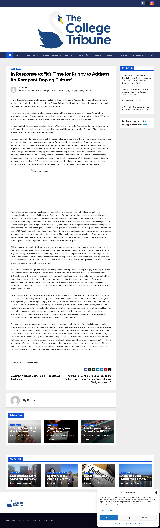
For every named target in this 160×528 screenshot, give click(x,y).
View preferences (147, 517)
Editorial (56, 472)
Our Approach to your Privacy (133, 523)
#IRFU (54, 90)
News (19, 55)
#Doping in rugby (42, 90)
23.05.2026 (91, 483)
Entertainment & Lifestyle (57, 55)
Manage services (107, 511)
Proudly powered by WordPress (18, 520)
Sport (110, 55)
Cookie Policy (117, 523)
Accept (109, 517)
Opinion (97, 55)
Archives (137, 55)
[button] (155, 492)
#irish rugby (64, 90)
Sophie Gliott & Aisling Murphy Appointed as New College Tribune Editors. (136, 92)
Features (32, 55)
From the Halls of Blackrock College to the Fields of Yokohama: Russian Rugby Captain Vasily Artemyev (88, 379)
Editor (24, 87)
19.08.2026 (17, 483)
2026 (12, 425)
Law (91, 472)
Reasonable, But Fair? (132, 100)
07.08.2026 (54, 483)
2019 (12, 69)
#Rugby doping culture (80, 90)
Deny (128, 517)
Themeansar (49, 520)
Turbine (123, 55)
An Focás (83, 55)
